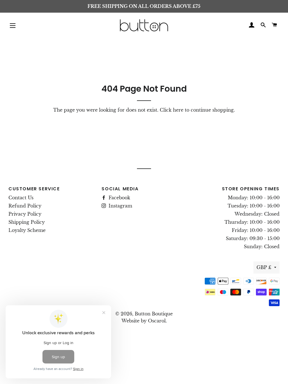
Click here (171, 110)
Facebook (118, 197)
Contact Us (20, 197)
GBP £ (263, 267)
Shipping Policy (26, 222)
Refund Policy (24, 206)
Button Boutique (154, 314)
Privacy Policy (24, 214)
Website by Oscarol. (144, 321)
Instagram (119, 206)
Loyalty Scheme (27, 230)
